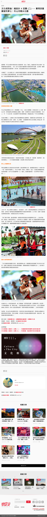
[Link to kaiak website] (38, 506)
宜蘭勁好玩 (21, 103)
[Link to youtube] (39, 502)
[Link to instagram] (42, 502)
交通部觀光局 (11, 319)
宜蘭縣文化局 (31, 319)
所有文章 (16, 385)
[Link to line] (37, 502)
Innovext (44, 515)
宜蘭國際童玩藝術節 (21, 319)
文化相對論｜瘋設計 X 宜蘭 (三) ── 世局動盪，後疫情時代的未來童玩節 (20, 331)
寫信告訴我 (16, 507)
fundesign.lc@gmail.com (19, 382)
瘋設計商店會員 (22, 321)
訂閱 (28, 501)
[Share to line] (6, 55)
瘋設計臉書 (7, 323)
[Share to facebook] (4, 55)
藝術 (4, 47)
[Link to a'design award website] (38, 509)
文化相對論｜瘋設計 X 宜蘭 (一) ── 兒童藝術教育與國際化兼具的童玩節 (20, 329)
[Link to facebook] (34, 502)
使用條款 (22, 507)
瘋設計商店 (18, 392)
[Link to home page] (5, 504)
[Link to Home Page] (23, 1)
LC (8, 52)
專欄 (8, 47)
